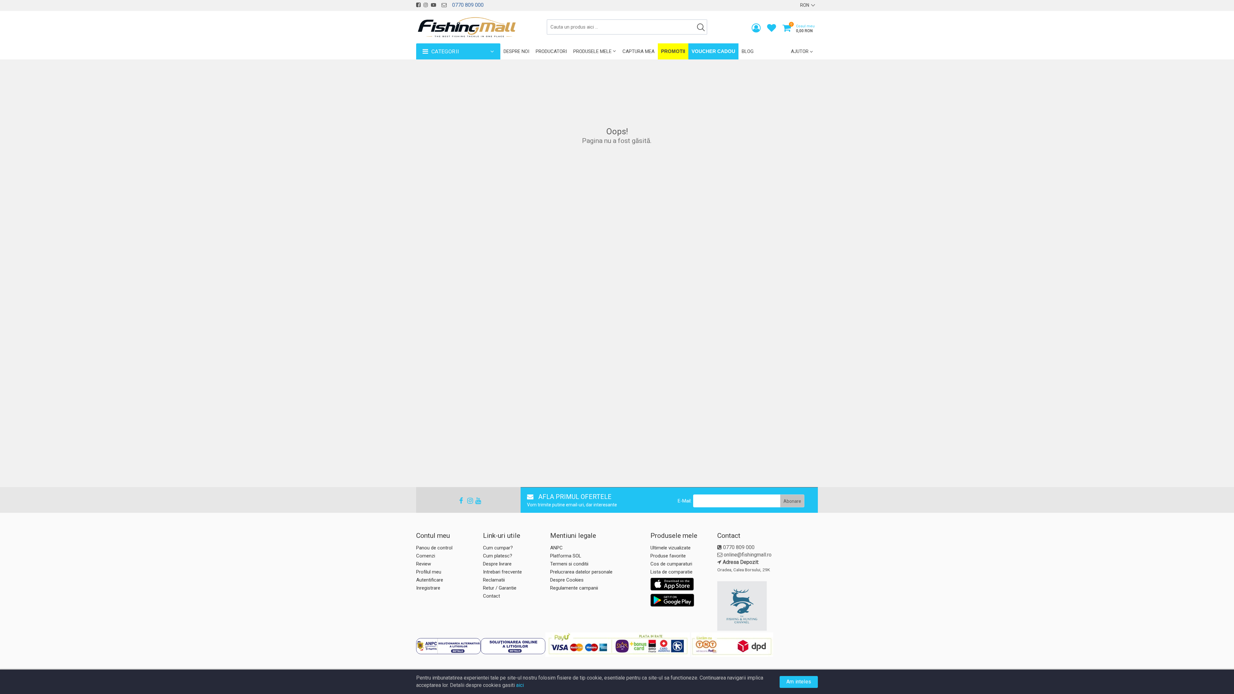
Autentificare (429, 580)
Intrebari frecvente (502, 572)
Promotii (673, 51)
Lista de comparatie (671, 572)
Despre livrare (497, 564)
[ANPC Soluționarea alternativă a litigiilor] (448, 646)
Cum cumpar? (498, 548)
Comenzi (425, 556)
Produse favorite (668, 556)
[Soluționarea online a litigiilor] (513, 646)
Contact (491, 596)
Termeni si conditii (569, 564)
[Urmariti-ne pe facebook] (418, 5)
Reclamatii (494, 580)
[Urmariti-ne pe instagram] (426, 5)
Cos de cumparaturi (671, 564)
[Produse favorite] (771, 29)
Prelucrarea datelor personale (581, 572)
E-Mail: (685, 501)
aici (520, 685)
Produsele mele (592, 51)
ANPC (556, 548)
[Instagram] (467, 501)
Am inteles (798, 682)
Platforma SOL (565, 556)
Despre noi (516, 51)
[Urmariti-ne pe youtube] (433, 5)
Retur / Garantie (499, 588)
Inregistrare (428, 588)
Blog (748, 51)
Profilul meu (428, 572)
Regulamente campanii (574, 588)
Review (423, 564)
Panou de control (434, 548)
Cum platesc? (497, 556)
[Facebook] (459, 501)
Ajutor (800, 51)
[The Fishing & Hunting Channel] (766, 606)
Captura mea (638, 51)
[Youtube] (475, 501)
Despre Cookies (567, 580)
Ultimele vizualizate (670, 548)
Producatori (551, 51)
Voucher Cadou (713, 51)
